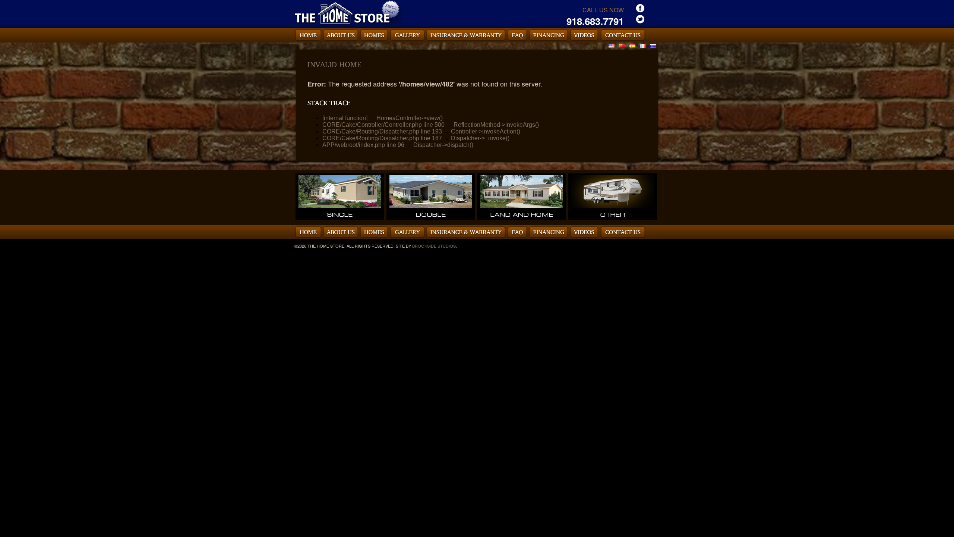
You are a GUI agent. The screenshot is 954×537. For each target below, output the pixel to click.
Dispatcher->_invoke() (480, 138)
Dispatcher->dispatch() (443, 145)
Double (431, 214)
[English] (611, 45)
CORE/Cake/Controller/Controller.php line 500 (383, 125)
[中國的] (621, 45)
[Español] (632, 45)
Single (340, 214)
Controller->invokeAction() (485, 131)
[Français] (642, 45)
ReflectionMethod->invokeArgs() (496, 125)
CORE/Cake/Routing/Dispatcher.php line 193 (382, 131)
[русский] (653, 45)
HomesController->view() (409, 118)
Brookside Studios (434, 246)
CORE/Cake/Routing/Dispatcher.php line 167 (382, 138)
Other (612, 214)
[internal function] (344, 118)
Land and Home (521, 214)
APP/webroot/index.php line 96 (363, 145)
